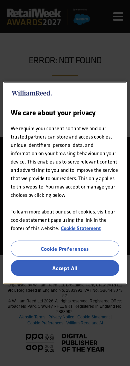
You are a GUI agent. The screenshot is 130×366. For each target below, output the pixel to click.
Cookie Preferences (65, 248)
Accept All (65, 268)
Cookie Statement (81, 227)
